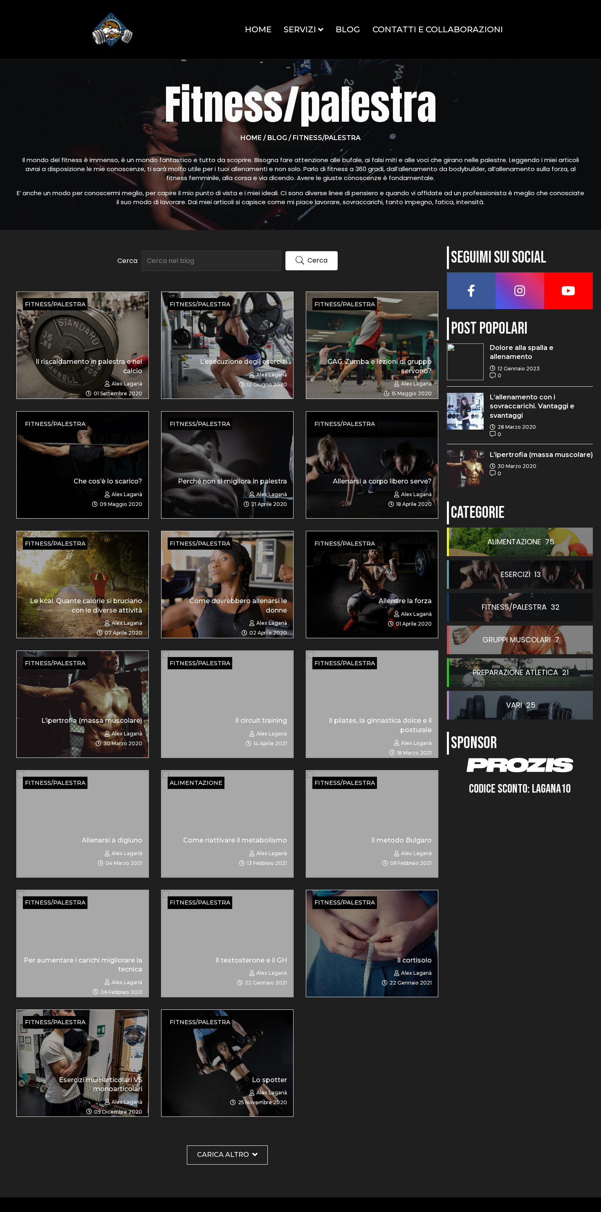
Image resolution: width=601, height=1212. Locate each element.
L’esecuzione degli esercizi (243, 361)
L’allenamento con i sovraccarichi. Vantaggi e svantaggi (532, 406)
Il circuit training (261, 720)
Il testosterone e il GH (251, 960)
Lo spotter (269, 1080)
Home (258, 29)
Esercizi (515, 574)
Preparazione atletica (515, 672)
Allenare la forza (405, 601)
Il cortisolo (414, 960)
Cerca (127, 260)
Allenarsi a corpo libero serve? (382, 481)
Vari (514, 705)
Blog (348, 29)
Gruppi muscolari (516, 640)
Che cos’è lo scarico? (108, 481)
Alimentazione (514, 542)
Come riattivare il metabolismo (235, 840)
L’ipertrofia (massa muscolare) (91, 720)
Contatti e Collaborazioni (437, 29)
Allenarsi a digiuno (112, 840)
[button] (311, 260)
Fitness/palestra (514, 607)
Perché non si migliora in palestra (232, 481)
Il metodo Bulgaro (401, 840)
